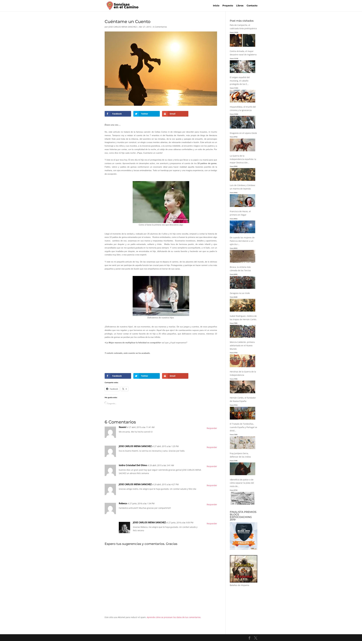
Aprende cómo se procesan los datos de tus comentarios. (174, 617)
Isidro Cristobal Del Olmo (133, 465)
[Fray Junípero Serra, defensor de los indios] (242, 475)
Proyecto (227, 6)
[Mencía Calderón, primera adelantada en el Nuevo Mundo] (242, 367)
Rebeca (123, 503)
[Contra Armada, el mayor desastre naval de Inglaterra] (242, 73)
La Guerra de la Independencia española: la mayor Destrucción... (243, 159)
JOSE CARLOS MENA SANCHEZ (122, 26)
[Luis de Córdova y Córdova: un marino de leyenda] (242, 207)
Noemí (122, 427)
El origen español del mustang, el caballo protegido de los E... (240, 80)
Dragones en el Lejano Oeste (243, 133)
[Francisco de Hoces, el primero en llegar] (242, 233)
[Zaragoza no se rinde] (242, 311)
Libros (240, 6)
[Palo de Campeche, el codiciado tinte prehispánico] (242, 46)
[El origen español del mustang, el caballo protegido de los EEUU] (242, 102)
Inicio (216, 6)
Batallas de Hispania (239, 585)
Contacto (252, 6)
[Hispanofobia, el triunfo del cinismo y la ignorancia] (242, 128)
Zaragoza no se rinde (240, 293)
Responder (212, 428)
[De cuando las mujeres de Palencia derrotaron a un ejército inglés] (242, 262)
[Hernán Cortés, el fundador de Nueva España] (242, 419)
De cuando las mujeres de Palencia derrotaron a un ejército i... (242, 241)
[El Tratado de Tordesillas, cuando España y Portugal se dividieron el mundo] (242, 449)
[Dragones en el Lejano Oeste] (242, 151)
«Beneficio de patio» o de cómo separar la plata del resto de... (242, 483)
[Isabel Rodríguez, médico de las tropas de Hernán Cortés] (242, 337)
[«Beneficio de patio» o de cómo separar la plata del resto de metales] (242, 504)
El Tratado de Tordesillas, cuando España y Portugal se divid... (243, 427)
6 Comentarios (160, 26)
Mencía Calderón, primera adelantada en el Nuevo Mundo (242, 345)
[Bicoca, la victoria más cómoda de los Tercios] (242, 289)
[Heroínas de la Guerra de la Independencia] (242, 393)
